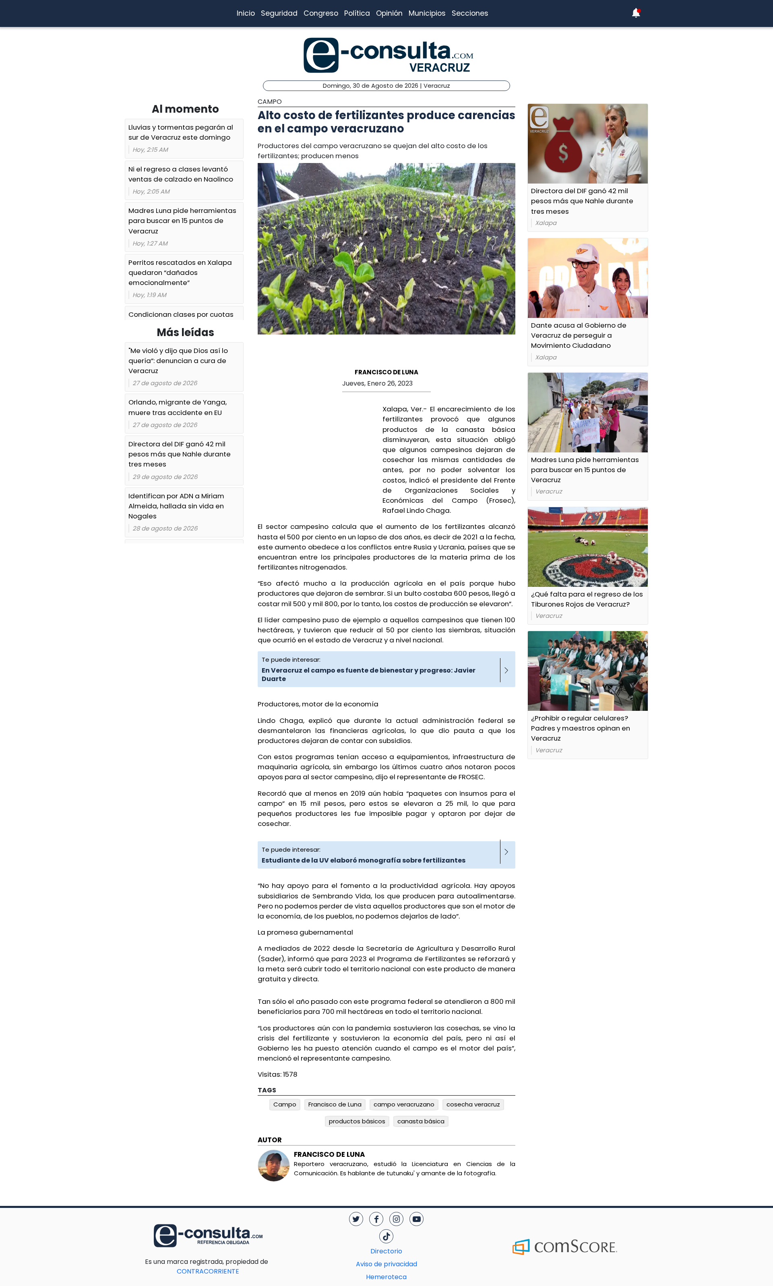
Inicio (246, 13)
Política (357, 13)
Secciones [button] (470, 13)
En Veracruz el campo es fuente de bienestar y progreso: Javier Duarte (368, 674)
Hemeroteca (386, 1277)
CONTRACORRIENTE (224, 1266)
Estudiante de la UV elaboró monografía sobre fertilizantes (363, 860)
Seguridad (279, 13)
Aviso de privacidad (386, 1264)
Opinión (389, 13)
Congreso (321, 13)
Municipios (427, 13)
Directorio (386, 1251)
